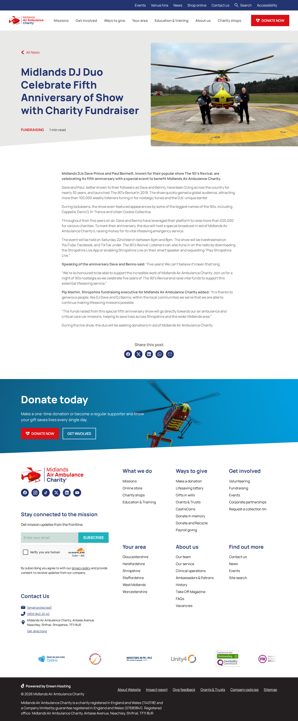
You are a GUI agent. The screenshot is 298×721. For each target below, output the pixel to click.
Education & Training (139, 502)
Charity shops (134, 495)
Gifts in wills (185, 495)
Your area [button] (140, 20)
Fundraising (32, 129)
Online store (132, 488)
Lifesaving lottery (189, 488)
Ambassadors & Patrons (195, 577)
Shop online (196, 5)
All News (32, 52)
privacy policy (81, 568)
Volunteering (239, 481)
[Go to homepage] (26, 20)
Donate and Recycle (192, 523)
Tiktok (46, 493)
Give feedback (184, 689)
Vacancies (184, 605)
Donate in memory (190, 516)
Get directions (37, 631)
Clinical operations (191, 570)
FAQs (180, 598)
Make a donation (189, 481)
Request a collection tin (248, 509)
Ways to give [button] (114, 20)
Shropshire (131, 570)
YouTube (77, 493)
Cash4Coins (185, 509)
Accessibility (267, 5)
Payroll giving (186, 530)
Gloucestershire (135, 556)
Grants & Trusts (188, 502)
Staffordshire (133, 577)
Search (246, 5)
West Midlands (134, 584)
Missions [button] (61, 20)
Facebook (25, 493)
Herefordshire (134, 563)
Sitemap (270, 689)
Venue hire (159, 5)
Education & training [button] (171, 20)
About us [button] (203, 20)
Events (140, 5)
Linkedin (67, 493)
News (177, 5)
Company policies (244, 689)
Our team (183, 556)
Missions (130, 481)
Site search (238, 577)
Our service (185, 563)
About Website (129, 689)
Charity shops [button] (229, 20)
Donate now (273, 20)
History (181, 584)
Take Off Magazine (190, 591)
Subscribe (93, 537)
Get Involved (79, 433)
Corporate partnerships (247, 502)
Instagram (35, 493)
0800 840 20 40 (38, 614)
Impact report (157, 689)
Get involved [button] (86, 20)
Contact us (220, 5)
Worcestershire (135, 591)
